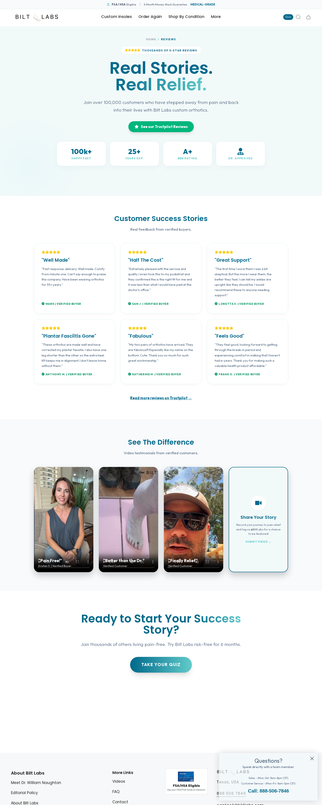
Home (151, 39)
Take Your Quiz (161, 664)
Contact (120, 802)
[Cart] (308, 17)
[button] (186, 17)
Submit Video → (258, 541)
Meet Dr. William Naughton (36, 782)
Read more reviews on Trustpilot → (161, 398)
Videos (118, 781)
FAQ (116, 791)
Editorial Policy (24, 792)
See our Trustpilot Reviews (164, 126)
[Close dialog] (312, 758)
